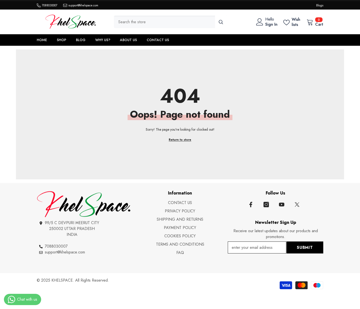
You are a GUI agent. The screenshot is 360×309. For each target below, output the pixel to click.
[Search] (170, 22)
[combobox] (164, 22)
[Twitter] (297, 204)
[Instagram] (266, 204)
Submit (305, 247)
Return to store (180, 139)
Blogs (319, 5)
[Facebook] (251, 204)
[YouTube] (282, 204)
